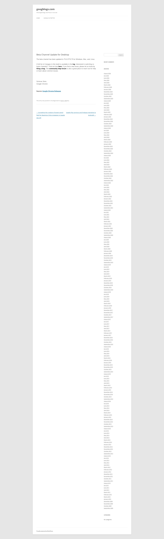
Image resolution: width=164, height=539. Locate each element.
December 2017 (108, 310)
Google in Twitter (49, 18)
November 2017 (108, 312)
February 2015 (108, 387)
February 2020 (108, 251)
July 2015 (106, 376)
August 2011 (107, 483)
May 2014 (106, 408)
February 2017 (108, 333)
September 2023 (108, 153)
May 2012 (106, 463)
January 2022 (107, 198)
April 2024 (106, 137)
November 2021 (108, 203)
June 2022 (106, 187)
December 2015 (108, 365)
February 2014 (108, 415)
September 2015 (108, 371)
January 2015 (107, 390)
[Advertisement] (82, 37)
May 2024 (106, 135)
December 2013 (108, 419)
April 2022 (106, 192)
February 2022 (108, 196)
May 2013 (106, 435)
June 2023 (106, 160)
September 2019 (108, 262)
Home (38, 18)
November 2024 (108, 121)
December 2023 (108, 146)
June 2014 (106, 406)
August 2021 (107, 210)
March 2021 (107, 221)
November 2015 (108, 367)
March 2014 (107, 412)
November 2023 (108, 148)
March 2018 (107, 303)
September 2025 (108, 98)
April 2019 (106, 274)
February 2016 (108, 360)
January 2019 (107, 280)
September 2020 (108, 235)
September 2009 (108, 508)
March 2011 (107, 492)
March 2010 (107, 497)
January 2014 (107, 417)
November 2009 (108, 503)
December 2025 (108, 91)
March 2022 (107, 194)
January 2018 (107, 308)
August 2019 (107, 264)
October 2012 (107, 451)
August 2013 (107, 428)
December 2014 (108, 392)
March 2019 (107, 276)
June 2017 (106, 324)
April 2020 (106, 246)
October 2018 (107, 287)
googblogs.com (45, 9)
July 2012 (106, 458)
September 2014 (108, 399)
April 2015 (106, 383)
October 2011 (107, 478)
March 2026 (107, 85)
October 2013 (107, 424)
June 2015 (106, 378)
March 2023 (107, 167)
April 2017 (106, 328)
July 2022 (106, 185)
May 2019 (106, 271)
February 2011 (108, 494)
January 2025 (107, 117)
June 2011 (106, 488)
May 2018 (106, 299)
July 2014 (106, 403)
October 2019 (107, 260)
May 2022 (106, 189)
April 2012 (106, 465)
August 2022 (107, 183)
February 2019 (108, 278)
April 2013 (106, 437)
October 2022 (107, 178)
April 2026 (106, 82)
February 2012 (108, 469)
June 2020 (106, 242)
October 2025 (107, 96)
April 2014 (106, 410)
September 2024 (108, 126)
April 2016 (106, 356)
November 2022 (108, 176)
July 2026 (106, 76)
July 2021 (106, 212)
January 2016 (107, 362)
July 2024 (106, 130)
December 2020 (108, 228)
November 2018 (108, 285)
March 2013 (107, 440)
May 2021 (106, 217)
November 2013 (108, 422)
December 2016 (108, 337)
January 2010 (107, 499)
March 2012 (107, 467)
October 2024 (107, 123)
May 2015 (106, 381)
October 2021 (107, 205)
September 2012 (108, 453)
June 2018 (106, 296)
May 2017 (106, 326)
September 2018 (108, 290)
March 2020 (107, 249)
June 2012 (106, 460)
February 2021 (108, 223)
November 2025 (108, 94)
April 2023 (106, 164)
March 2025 (107, 112)
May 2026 (106, 80)
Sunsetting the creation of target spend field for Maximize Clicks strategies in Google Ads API (50, 115)
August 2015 (107, 374)
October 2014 (107, 396)
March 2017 (107, 330)
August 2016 (107, 346)
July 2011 (106, 485)
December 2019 (108, 255)
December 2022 (108, 173)
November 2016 (108, 340)
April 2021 (106, 219)
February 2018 (108, 305)
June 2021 (106, 214)
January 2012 (107, 472)
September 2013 (108, 426)
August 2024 (107, 128)
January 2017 (107, 335)
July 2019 (106, 267)
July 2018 (106, 294)
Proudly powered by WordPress (44, 531)
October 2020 (107, 233)
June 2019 (106, 269)
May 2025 (106, 107)
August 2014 (107, 401)
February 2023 (108, 169)
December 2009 (108, 501)
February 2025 (108, 114)
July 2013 (106, 431)
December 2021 (108, 201)
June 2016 (106, 351)
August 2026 (107, 73)
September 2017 (108, 317)
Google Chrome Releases (51, 91)
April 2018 (106, 301)
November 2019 (108, 258)
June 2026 (106, 78)
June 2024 (106, 132)
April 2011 (106, 490)
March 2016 (107, 358)
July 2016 (106, 349)
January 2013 (107, 444)
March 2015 (107, 385)
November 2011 (108, 476)
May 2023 (106, 162)
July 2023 (106, 157)
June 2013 (106, 433)
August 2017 (107, 319)
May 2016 (106, 353)
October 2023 (107, 151)
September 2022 (108, 180)
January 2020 (107, 253)
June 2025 (106, 105)
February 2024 (108, 142)
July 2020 (106, 239)
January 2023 (107, 171)
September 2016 (108, 344)
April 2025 (106, 110)
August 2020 (107, 237)
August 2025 (107, 101)
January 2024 (107, 144)
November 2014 (108, 394)
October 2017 (107, 315)
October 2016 (107, 342)
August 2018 (107, 292)
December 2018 (108, 283)
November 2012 (108, 449)
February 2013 (108, 442)
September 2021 (108, 208)
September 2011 (108, 481)
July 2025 (106, 103)
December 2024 (108, 119)
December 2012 (108, 447)
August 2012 (107, 456)
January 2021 (107, 226)
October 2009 (107, 506)
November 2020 (108, 230)
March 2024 (107, 139)
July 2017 (106, 321)
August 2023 (107, 155)
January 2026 (107, 89)
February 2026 (108, 87)
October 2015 (107, 369)
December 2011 (108, 474)
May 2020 (106, 244)
